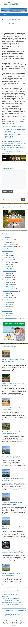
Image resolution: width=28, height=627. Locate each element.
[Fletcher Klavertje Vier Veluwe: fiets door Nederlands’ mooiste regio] (6, 380)
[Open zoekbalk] (25, 14)
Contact (14, 625)
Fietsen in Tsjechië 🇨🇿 (7, 308)
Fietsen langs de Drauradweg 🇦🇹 (11, 291)
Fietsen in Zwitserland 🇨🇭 (8, 315)
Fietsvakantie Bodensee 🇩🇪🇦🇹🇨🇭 (11, 246)
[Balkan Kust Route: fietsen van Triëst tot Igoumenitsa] (6, 524)
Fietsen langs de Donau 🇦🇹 (10, 288)
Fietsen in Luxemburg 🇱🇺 (8, 277)
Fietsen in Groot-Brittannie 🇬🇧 (10, 262)
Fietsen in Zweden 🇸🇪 (7, 313)
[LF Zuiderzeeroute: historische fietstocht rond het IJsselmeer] (6, 475)
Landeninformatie (16, 141)
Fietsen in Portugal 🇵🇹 (7, 295)
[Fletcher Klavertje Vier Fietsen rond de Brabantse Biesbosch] (6, 570)
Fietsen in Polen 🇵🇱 (7, 293)
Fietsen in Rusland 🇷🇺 (7, 300)
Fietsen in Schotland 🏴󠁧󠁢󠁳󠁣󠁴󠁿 (8, 304)
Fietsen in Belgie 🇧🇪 (7, 237)
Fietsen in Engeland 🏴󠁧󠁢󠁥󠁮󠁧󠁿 (8, 248)
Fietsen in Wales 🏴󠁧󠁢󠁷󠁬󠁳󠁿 (7, 311)
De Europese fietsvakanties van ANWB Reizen (14, 608)
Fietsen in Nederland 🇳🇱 (8, 280)
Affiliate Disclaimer (20, 623)
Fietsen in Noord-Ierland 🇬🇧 (9, 284)
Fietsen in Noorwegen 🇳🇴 (8, 282)
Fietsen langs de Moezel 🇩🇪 (10, 244)
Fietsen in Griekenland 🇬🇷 (8, 260)
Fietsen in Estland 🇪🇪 (7, 251)
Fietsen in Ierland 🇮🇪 (7, 264)
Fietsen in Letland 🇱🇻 (7, 273)
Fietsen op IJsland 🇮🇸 (7, 266)
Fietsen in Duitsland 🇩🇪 (8, 242)
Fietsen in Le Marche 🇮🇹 (9, 271)
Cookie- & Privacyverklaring (9, 623)
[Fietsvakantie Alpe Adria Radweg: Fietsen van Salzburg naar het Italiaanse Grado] (6, 548)
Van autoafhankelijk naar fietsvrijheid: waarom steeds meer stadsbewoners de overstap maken (12, 604)
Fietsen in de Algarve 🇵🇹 (9, 297)
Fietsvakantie (7, 141)
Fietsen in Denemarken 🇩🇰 (9, 240)
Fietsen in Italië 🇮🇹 (7, 268)
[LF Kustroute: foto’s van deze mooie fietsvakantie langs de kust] (6, 499)
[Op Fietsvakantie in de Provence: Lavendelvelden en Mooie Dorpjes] (6, 453)
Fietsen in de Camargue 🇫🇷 (10, 257)
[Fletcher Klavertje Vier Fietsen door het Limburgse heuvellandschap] (6, 429)
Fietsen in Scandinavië (8, 302)
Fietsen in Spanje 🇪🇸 (7, 306)
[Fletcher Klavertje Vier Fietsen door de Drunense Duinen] (6, 405)
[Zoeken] (23, 199)
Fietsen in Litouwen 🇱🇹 (8, 275)
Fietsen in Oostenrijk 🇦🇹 (8, 286)
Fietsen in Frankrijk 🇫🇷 (7, 255)
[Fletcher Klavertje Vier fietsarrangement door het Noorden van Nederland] (6, 356)
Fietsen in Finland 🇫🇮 (7, 253)
